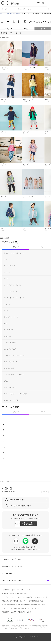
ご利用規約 (5, 590)
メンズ (25, 28)
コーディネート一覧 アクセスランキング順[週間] (37, 13)
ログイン (45, 492)
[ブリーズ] (11, 74)
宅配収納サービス (24, 612)
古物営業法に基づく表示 (37, 601)
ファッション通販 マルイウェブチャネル (11, 13)
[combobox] (25, 9)
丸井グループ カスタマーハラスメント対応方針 (17, 597)
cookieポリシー (40, 597)
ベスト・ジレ (14, 33)
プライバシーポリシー (19, 590)
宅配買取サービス (8, 612)
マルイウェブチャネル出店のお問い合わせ (15, 608)
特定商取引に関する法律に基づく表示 (14, 601)
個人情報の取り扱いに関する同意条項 (14, 593)
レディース (8, 28)
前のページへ (5, 481)
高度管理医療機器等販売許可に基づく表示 (31, 604)
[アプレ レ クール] (11, 42)
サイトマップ (36, 608)
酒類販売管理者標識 (8, 604)
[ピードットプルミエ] (33, 42)
